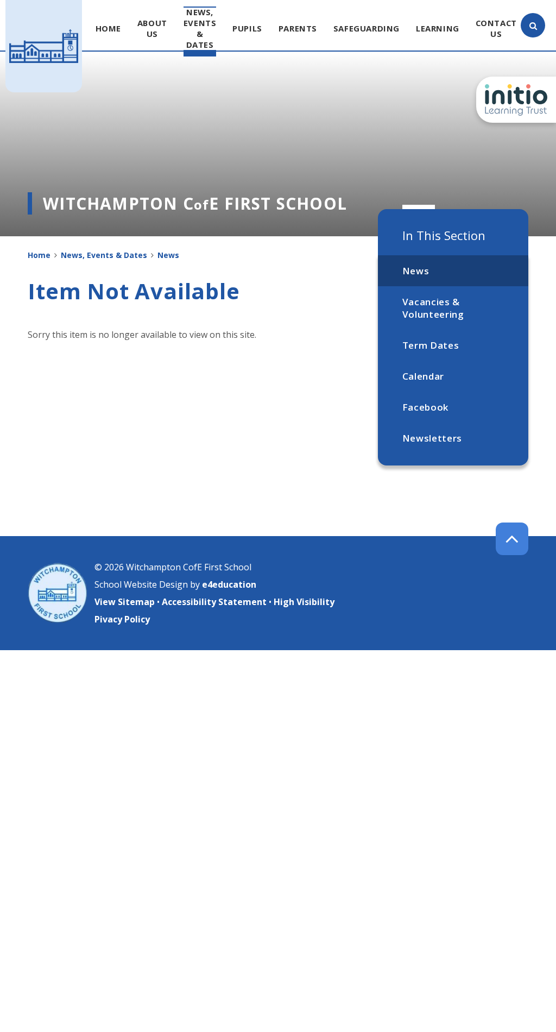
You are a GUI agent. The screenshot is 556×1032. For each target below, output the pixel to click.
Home (39, 255)
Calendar (423, 376)
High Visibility (304, 602)
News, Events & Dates (104, 255)
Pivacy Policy (122, 619)
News (415, 271)
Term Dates (430, 345)
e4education (229, 584)
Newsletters (432, 438)
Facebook (425, 407)
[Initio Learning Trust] (516, 100)
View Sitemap (124, 602)
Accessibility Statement (214, 602)
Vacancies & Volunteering (433, 307)
